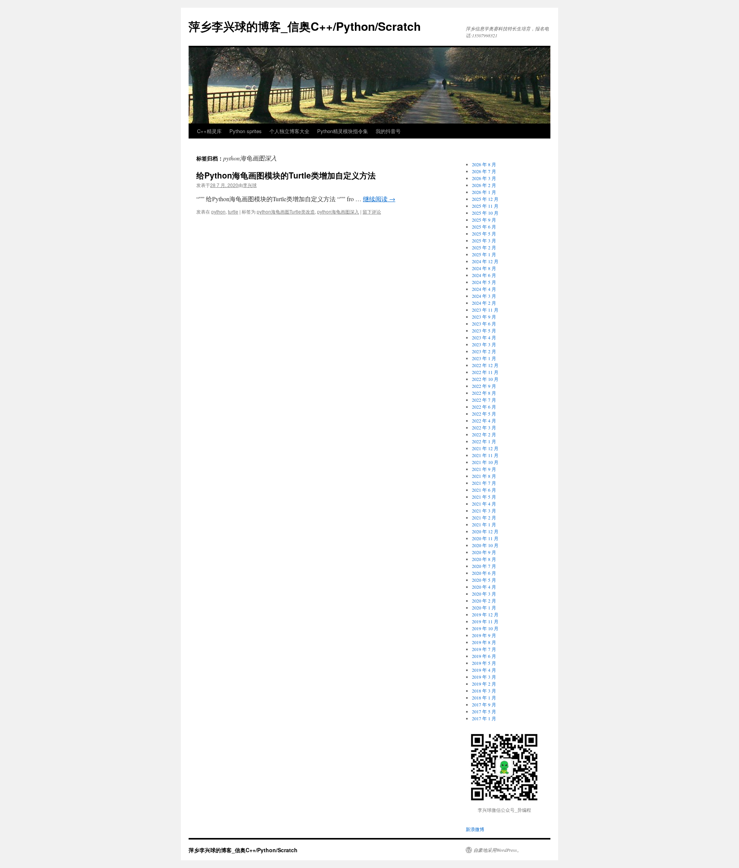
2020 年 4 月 (484, 587)
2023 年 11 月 (485, 310)
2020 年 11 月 (485, 538)
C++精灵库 (209, 131)
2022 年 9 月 (484, 386)
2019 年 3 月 (484, 677)
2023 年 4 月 (484, 337)
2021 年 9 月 (484, 469)
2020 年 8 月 (484, 559)
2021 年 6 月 (484, 490)
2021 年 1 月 (484, 524)
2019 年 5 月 (484, 663)
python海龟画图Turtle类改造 (286, 211)
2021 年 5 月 (484, 497)
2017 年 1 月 (484, 718)
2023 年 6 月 (484, 323)
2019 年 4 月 (484, 670)
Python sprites (245, 131)
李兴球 (250, 185)
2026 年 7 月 (484, 171)
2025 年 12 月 (485, 199)
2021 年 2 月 (484, 517)
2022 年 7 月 (484, 400)
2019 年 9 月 (484, 635)
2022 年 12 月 (485, 365)
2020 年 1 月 (484, 607)
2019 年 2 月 (484, 684)
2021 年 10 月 (485, 462)
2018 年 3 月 (484, 691)
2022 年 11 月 (485, 372)
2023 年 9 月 (484, 317)
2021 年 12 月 (485, 448)
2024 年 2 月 (484, 303)
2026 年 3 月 (484, 178)
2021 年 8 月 (484, 476)
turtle (233, 211)
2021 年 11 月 (485, 455)
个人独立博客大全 (289, 131)
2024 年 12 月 (485, 261)
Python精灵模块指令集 (342, 131)
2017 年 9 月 (484, 704)
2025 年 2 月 (484, 247)
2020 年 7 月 (484, 566)
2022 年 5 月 (484, 414)
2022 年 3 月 (484, 427)
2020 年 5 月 (484, 580)
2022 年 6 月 (484, 407)
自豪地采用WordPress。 (497, 850)
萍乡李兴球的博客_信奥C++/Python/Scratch (305, 26)
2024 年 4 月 (484, 289)
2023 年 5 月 (484, 330)
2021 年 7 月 (484, 483)
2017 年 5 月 (484, 711)
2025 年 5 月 (484, 233)
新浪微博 (475, 829)
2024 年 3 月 (484, 296)
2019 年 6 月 (484, 656)
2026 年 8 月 (484, 164)
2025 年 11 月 (485, 206)
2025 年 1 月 (484, 254)
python (218, 211)
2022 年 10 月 (485, 379)
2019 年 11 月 (485, 621)
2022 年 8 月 (484, 393)
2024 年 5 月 (484, 282)
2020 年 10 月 (485, 545)
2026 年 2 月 (484, 185)
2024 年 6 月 (484, 275)
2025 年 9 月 (484, 220)
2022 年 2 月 (484, 434)
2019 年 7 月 (484, 649)
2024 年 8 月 (484, 268)
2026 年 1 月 (484, 192)
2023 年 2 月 (484, 351)
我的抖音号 (388, 131)
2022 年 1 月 (484, 441)
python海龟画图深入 (338, 211)
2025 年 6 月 (484, 227)
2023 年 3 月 (484, 344)
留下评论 (372, 211)
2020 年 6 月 (484, 573)
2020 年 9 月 (484, 552)
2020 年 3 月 (484, 594)
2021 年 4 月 (484, 504)
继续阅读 (379, 199)
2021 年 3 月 (484, 510)
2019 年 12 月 (485, 614)
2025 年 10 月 (485, 213)
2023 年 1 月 (484, 358)
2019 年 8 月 (484, 642)
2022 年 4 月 (484, 420)
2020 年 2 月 (484, 601)
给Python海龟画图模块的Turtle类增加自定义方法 (286, 175)
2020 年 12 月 (485, 531)
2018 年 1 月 (484, 697)
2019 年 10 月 (485, 628)
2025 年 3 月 (484, 240)
